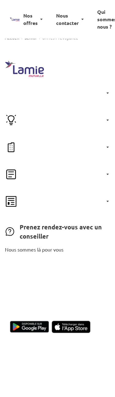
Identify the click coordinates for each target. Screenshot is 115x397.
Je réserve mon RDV (57, 267)
